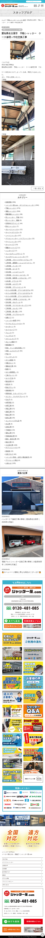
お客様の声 (5, 865)
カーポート (9, 326)
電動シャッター (10, 211)
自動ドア (8, 317)
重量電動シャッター (12, 214)
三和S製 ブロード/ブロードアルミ (17, 260)
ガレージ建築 (10, 342)
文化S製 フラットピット (14, 287)
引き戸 (7, 399)
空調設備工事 (10, 436)
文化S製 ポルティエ (12, 302)
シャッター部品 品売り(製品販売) (17, 457)
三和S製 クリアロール (13, 314)
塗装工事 (8, 409)
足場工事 (8, 427)
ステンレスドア (10, 339)
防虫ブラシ (9, 387)
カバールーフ (10, 330)
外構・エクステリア (12, 351)
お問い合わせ (5, 884)
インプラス (9, 336)
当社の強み (5, 859)
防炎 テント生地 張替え (14, 348)
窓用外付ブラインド (12, 223)
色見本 (7, 384)
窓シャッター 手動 (12, 217)
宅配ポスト (9, 363)
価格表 (4, 875)
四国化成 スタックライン (14, 393)
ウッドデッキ (10, 357)
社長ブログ (9, 454)
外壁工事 (8, 406)
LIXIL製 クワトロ (11, 281)
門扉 (7, 354)
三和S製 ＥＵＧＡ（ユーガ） (15, 275)
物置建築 (8, 345)
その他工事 (9, 445)
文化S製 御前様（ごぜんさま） (16, 278)
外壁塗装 (8, 402)
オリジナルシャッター (7, 862)
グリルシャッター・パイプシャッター (18, 238)
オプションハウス (11, 447)
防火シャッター (10, 226)
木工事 (7, 424)
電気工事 (8, 433)
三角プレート (10, 375)
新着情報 (8, 202)
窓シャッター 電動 (12, 220)
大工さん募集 (5, 878)
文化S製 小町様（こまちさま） (16, 299)
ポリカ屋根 (9, 360)
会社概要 (4, 868)
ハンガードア (10, 251)
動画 (7, 369)
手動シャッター (11, 20)
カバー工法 (9, 378)
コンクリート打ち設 (12, 421)
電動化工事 (9, 366)
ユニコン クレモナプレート (15, 396)
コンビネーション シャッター (15, 257)
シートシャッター (11, 235)
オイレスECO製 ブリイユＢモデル (17, 290)
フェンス (8, 333)
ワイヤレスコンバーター (13, 324)
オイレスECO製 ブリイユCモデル (17, 296)
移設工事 (8, 442)
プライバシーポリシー (7, 881)
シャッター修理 (21, 20)
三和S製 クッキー (12, 266)
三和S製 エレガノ (12, 308)
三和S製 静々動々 (12, 311)
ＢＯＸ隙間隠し (10, 372)
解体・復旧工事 (10, 439)
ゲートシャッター (11, 242)
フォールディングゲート (13, 254)
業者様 (7, 451)
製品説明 (8, 381)
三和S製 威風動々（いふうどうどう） (18, 263)
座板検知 (8, 390)
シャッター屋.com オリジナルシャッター (20, 205)
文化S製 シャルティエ (13, 272)
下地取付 (8, 430)
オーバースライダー (12, 232)
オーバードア (10, 244)
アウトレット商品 (11, 460)
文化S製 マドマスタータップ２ (16, 305)
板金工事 (8, 415)
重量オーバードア (11, 248)
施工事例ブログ (6, 872)
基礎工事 (8, 412)
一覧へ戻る (37, 188)
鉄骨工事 (8, 418)
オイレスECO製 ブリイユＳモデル (17, 293)
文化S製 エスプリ (12, 284)
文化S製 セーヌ (11, 269)
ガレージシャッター (12, 229)
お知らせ (8, 463)
